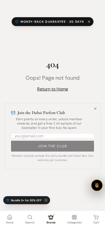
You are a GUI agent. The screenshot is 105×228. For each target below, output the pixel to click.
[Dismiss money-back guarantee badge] (89, 21)
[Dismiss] (95, 109)
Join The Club (52, 146)
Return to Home (52, 89)
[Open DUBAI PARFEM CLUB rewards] (97, 185)
